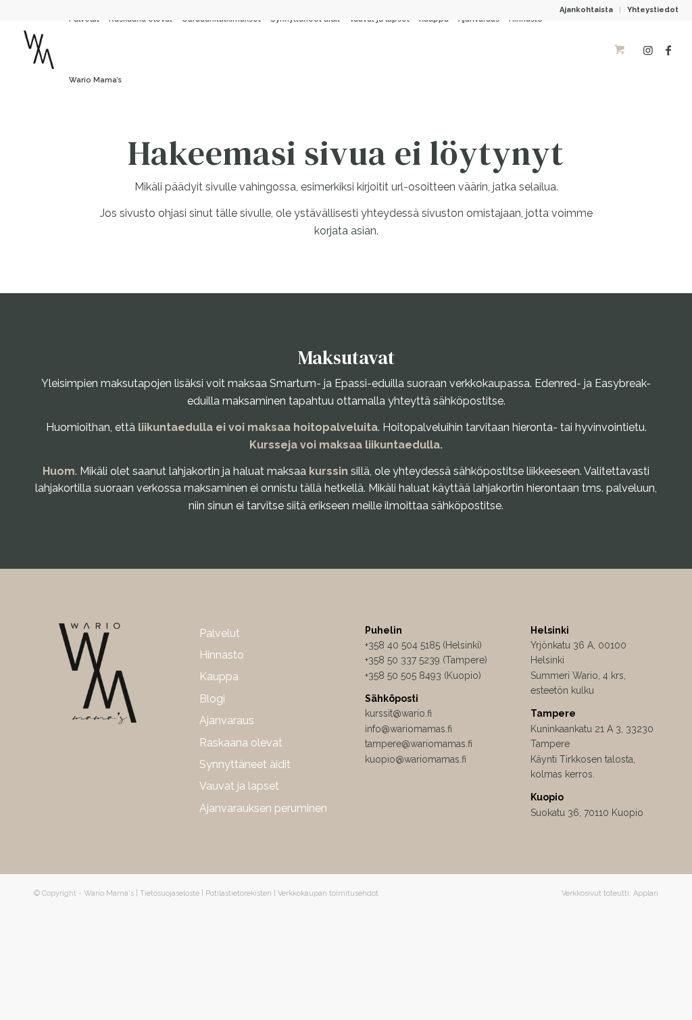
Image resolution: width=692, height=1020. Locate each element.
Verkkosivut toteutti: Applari (610, 893)
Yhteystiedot (652, 9)
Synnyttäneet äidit (245, 764)
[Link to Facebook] (668, 50)
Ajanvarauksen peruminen (263, 808)
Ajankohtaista (586, 9)
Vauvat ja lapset (239, 786)
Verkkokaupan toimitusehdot (328, 893)
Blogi (212, 698)
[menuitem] (586, 10)
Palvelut (219, 633)
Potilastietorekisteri (238, 893)
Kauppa (219, 676)
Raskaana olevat (240, 742)
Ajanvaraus (226, 720)
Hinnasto (221, 654)
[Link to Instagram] (648, 50)
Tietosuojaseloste (169, 893)
